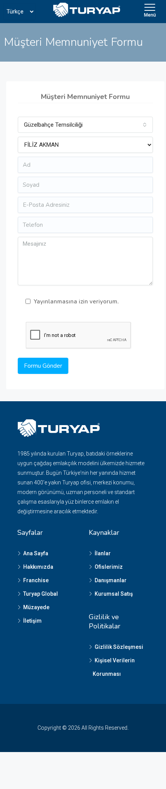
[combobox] (85, 125)
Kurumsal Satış (114, 594)
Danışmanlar (111, 580)
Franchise (36, 580)
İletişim (32, 621)
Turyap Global (40, 594)
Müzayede (36, 607)
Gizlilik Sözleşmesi (119, 647)
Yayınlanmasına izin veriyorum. (76, 301)
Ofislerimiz (109, 567)
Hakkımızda (38, 567)
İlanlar (103, 553)
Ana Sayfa (35, 553)
